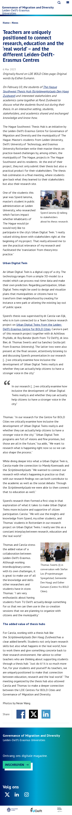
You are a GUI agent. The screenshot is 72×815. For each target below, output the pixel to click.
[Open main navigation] (67, 2)
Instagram (26, 795)
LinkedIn (46, 714)
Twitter (33, 714)
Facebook (20, 714)
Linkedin (16, 795)
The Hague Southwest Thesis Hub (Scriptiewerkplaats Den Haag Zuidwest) (36, 91)
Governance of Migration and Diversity (28, 7)
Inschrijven (14, 765)
